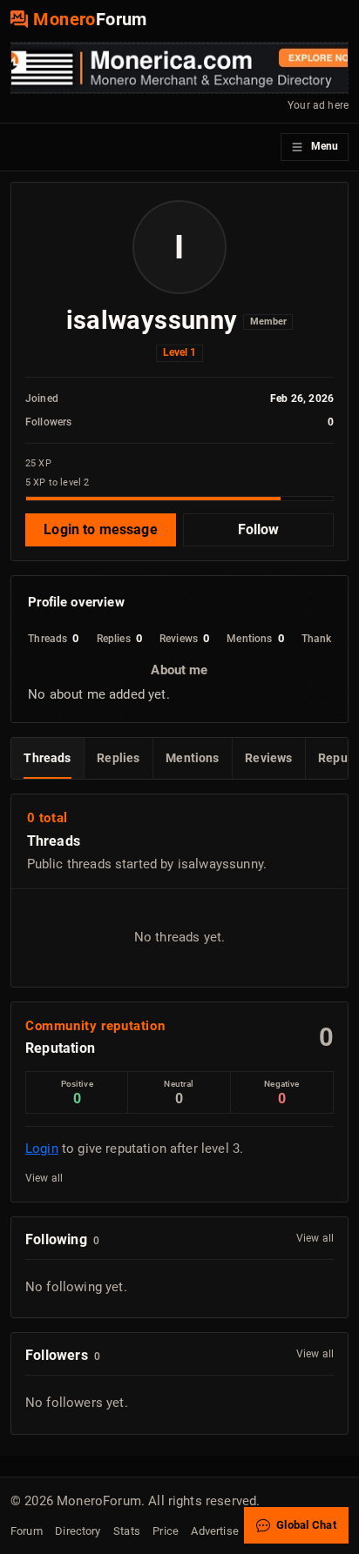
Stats (126, 1530)
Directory (77, 1530)
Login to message (101, 529)
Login (41, 1148)
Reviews (268, 758)
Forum (26, 1530)
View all (44, 1178)
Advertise (214, 1530)
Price (165, 1530)
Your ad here (318, 105)
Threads (47, 758)
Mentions (192, 758)
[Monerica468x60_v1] (179, 68)
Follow (259, 529)
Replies (118, 758)
